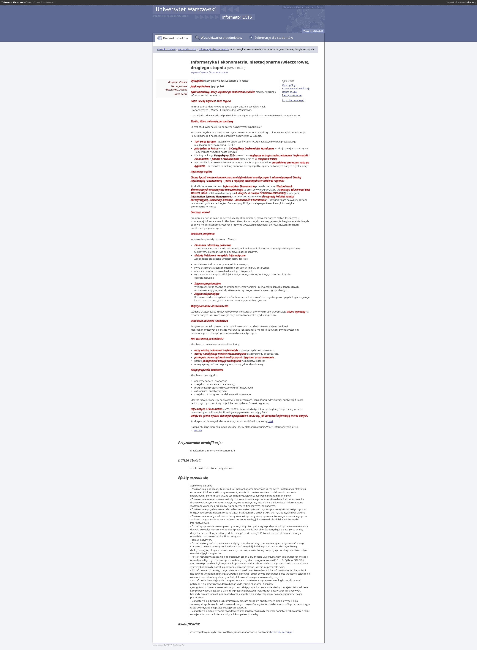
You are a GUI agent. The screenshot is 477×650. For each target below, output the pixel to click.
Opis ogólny (289, 85)
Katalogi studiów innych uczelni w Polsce (303, 7)
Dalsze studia (289, 91)
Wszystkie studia (187, 49)
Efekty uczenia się (291, 95)
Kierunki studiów (175, 38)
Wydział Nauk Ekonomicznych (209, 72)
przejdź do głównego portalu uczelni (170, 15)
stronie (198, 430)
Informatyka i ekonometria (214, 49)
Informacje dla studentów (274, 37)
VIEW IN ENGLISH (313, 30)
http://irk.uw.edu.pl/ (293, 100)
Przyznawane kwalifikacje (296, 88)
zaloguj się (471, 2)
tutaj (270, 421)
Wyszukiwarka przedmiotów (221, 37)
